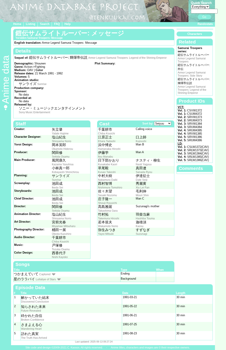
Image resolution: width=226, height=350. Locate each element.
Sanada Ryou (144, 172)
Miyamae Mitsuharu (63, 226)
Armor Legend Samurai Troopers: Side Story (192, 74)
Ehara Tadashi (106, 141)
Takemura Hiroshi (108, 218)
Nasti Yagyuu (144, 164)
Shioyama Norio (61, 141)
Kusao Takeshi (107, 172)
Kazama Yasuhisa (62, 164)
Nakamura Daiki (107, 179)
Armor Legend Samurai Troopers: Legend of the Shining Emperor (127, 57)
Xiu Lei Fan (142, 187)
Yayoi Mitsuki (106, 233)
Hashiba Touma (145, 218)
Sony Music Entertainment (34, 112)
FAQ (57, 24)
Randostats (205, 24)
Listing (30, 24)
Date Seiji (141, 179)
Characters (194, 34)
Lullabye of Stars (46, 279)
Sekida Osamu (61, 156)
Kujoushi (141, 141)
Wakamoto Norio (108, 226)
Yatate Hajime (60, 133)
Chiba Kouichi (60, 241)
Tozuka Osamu (61, 249)
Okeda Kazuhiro (61, 233)
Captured (45, 274)
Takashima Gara (108, 210)
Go (204, 17)
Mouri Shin (142, 195)
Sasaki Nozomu (107, 195)
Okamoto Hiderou (62, 149)
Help (67, 24)
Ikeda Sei (57, 187)
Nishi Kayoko (60, 257)
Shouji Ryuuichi (107, 203)
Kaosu (139, 226)
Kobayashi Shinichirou (65, 172)
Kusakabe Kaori (107, 164)
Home (17, 24)
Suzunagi (141, 233)
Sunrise (42, 84)
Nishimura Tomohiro (110, 187)
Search (44, 24)
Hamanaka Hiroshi (109, 149)
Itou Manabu (105, 156)
